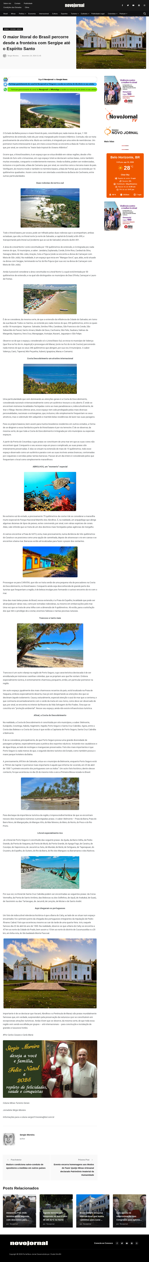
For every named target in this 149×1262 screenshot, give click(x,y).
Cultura (55, 14)
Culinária (84, 14)
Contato (17, 3)
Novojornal (14, 1224)
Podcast (122, 14)
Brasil (5, 14)
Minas (13, 14)
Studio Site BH (55, 1254)
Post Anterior (16, 1160)
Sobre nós (7, 3)
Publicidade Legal (97, 14)
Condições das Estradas (12, 7)
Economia (32, 14)
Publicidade (28, 3)
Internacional (44, 14)
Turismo (74, 14)
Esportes (64, 14)
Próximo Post (83, 1160)
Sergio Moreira (27, 1135)
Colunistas (112, 14)
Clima (27, 7)
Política (21, 14)
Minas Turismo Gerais (13, 29)
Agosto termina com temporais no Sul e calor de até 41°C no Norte (55, 1216)
